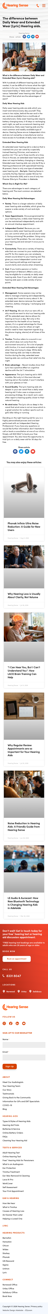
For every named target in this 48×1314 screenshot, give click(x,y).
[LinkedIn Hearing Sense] (17, 1023)
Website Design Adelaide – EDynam (17, 1310)
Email (6, 1051)
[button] (24, 36)
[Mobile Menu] (43, 5)
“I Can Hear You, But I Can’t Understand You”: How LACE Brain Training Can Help (24, 672)
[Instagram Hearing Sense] (4, 1023)
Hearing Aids (10, 1116)
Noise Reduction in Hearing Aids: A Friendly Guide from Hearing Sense (24, 826)
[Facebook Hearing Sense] (10, 1023)
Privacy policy (36, 1306)
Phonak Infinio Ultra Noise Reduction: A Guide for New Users (24, 526)
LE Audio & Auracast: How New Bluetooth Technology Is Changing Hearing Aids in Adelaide (23, 903)
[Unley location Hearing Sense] (23, 991)
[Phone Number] (37, 5)
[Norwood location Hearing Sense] (10, 991)
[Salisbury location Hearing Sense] (36, 991)
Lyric (5, 1225)
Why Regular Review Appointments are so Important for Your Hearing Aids (24, 750)
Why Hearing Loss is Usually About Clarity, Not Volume (24, 595)
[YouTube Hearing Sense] (23, 1023)
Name (6, 1039)
